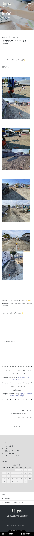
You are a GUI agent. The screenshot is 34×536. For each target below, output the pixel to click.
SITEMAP (22, 523)
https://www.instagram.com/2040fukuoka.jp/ (21, 395)
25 (30, 479)
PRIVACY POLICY (14, 523)
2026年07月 (17, 465)
